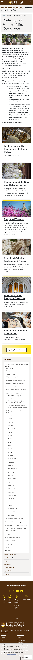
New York (10, 475)
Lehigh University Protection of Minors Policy (15, 149)
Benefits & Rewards (9, 554)
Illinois (9, 445)
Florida (10, 435)
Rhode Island (11, 492)
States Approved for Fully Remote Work (16, 412)
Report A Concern (10, 541)
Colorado (10, 425)
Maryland (10, 455)
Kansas (10, 452)
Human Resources (12, 7)
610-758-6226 (9, 600)
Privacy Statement (11, 654)
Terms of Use (4, 632)
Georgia (10, 439)
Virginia (10, 505)
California (10, 422)
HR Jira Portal (10, 568)
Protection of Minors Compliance (14, 537)
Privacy (27, 630)
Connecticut (11, 429)
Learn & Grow (8, 558)
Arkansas (10, 419)
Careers (6, 561)
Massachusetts (12, 459)
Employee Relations (10, 374)
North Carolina (12, 479)
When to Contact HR (12, 377)
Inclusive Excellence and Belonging (15, 525)
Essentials (7, 359)
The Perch (8, 544)
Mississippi (11, 462)
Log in (16, 618)
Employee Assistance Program (14, 519)
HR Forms (9, 574)
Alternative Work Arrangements (14, 387)
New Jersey (11, 472)
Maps (2, 640)
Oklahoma (11, 485)
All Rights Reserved (19, 630)
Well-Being (8, 551)
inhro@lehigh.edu (26, 597)
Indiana (10, 449)
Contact (3, 643)
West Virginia (11, 512)
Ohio (9, 482)
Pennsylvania (11, 489)
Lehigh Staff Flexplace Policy (14, 393)
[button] (30, 2)
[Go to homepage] (16, 624)
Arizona (10, 415)
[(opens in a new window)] (17, 2)
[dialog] (16, 652)
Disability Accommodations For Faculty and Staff (16, 365)
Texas (9, 502)
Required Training (14, 219)
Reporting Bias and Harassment (15, 380)
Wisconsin (11, 515)
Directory (3, 637)
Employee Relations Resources (15, 383)
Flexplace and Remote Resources (16, 390)
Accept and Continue (25, 658)
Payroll (7, 534)
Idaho (9, 442)
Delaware (10, 432)
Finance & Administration (12, 522)
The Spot (7, 547)
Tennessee (11, 499)
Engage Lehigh (8, 571)
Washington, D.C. (13, 509)
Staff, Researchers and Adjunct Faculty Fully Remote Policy (15, 402)
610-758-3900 (4, 600)
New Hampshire (12, 469)
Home (3, 15)
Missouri (10, 465)
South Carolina (12, 495)
